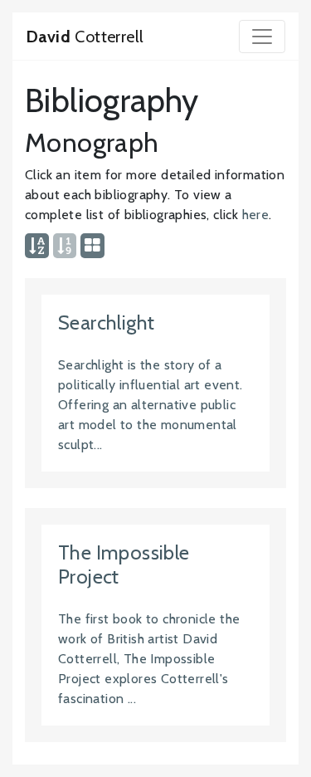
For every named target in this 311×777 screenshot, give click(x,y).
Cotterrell (84, 36)
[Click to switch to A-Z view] (37, 247)
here (256, 214)
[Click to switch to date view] (64, 247)
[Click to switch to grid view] (92, 247)
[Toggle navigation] (262, 36)
